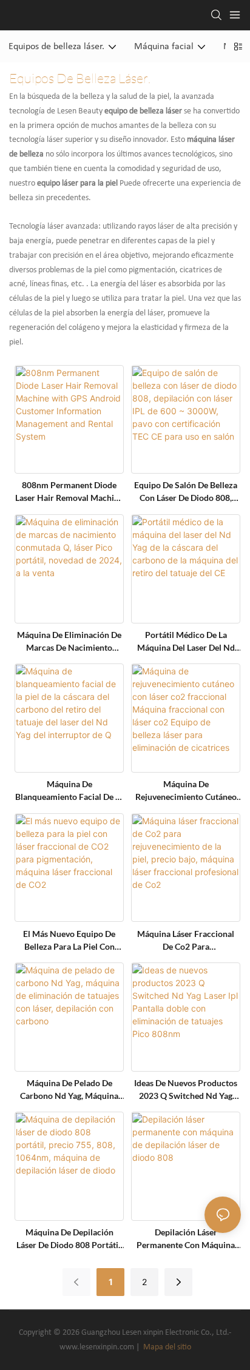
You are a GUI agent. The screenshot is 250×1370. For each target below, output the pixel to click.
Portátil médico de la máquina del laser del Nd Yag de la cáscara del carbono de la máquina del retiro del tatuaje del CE (185, 642)
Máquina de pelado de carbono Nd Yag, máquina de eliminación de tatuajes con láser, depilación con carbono (69, 1090)
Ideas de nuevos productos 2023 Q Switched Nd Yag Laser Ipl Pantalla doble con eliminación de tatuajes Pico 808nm (186, 1090)
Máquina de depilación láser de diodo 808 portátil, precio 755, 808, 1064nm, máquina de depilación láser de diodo (69, 1239)
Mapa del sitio (166, 1347)
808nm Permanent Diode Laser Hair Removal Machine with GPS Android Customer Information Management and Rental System (69, 492)
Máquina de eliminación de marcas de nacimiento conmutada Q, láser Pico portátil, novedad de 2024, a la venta (69, 642)
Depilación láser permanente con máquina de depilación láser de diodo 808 (186, 1239)
